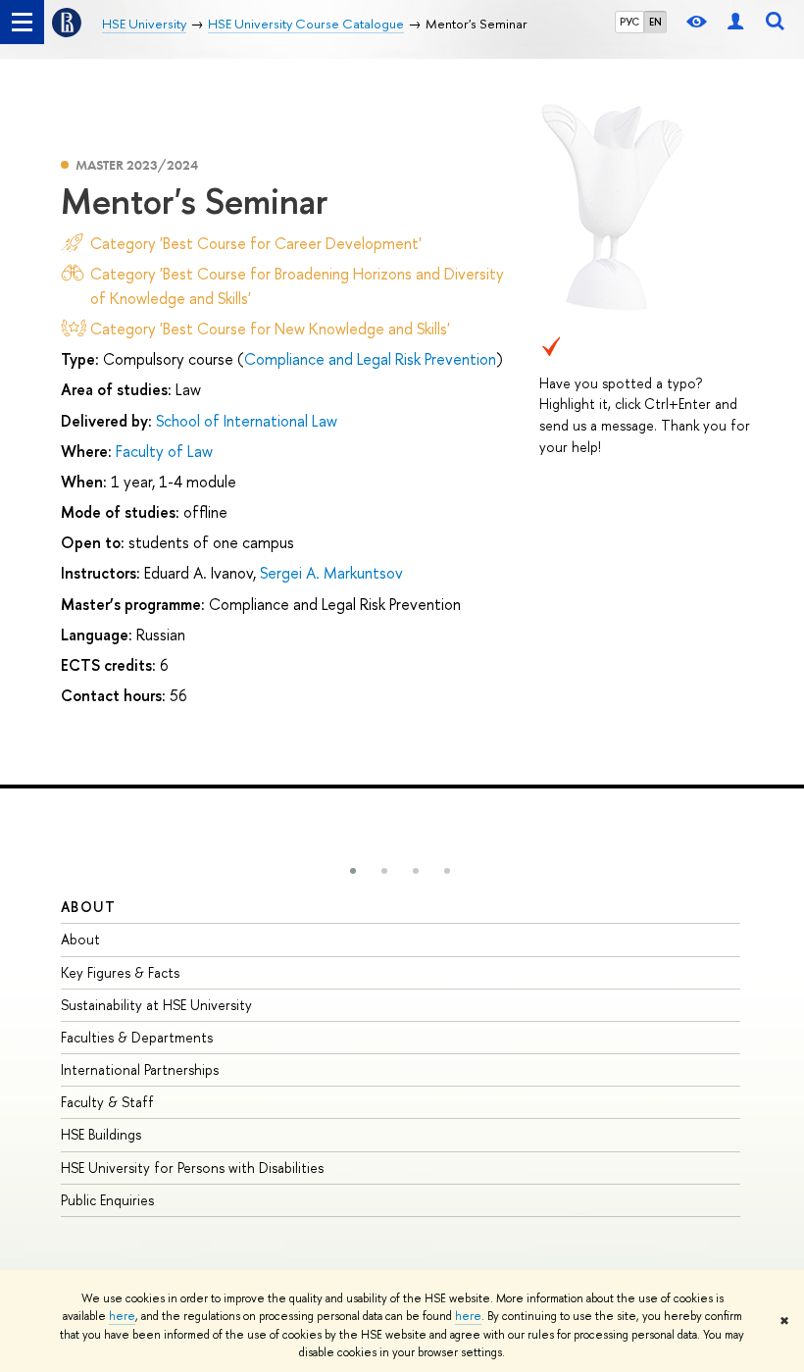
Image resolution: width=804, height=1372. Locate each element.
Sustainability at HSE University (156, 1004)
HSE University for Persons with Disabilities (192, 1167)
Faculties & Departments (137, 1037)
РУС (629, 21)
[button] (353, 871)
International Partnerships (140, 1069)
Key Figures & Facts (120, 972)
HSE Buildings (101, 1134)
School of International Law (246, 421)
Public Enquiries (107, 1200)
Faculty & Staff (107, 1102)
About (88, 906)
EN (655, 21)
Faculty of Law (164, 451)
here (122, 1316)
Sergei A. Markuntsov (331, 573)
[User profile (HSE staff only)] (735, 22)
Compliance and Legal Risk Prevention (370, 359)
